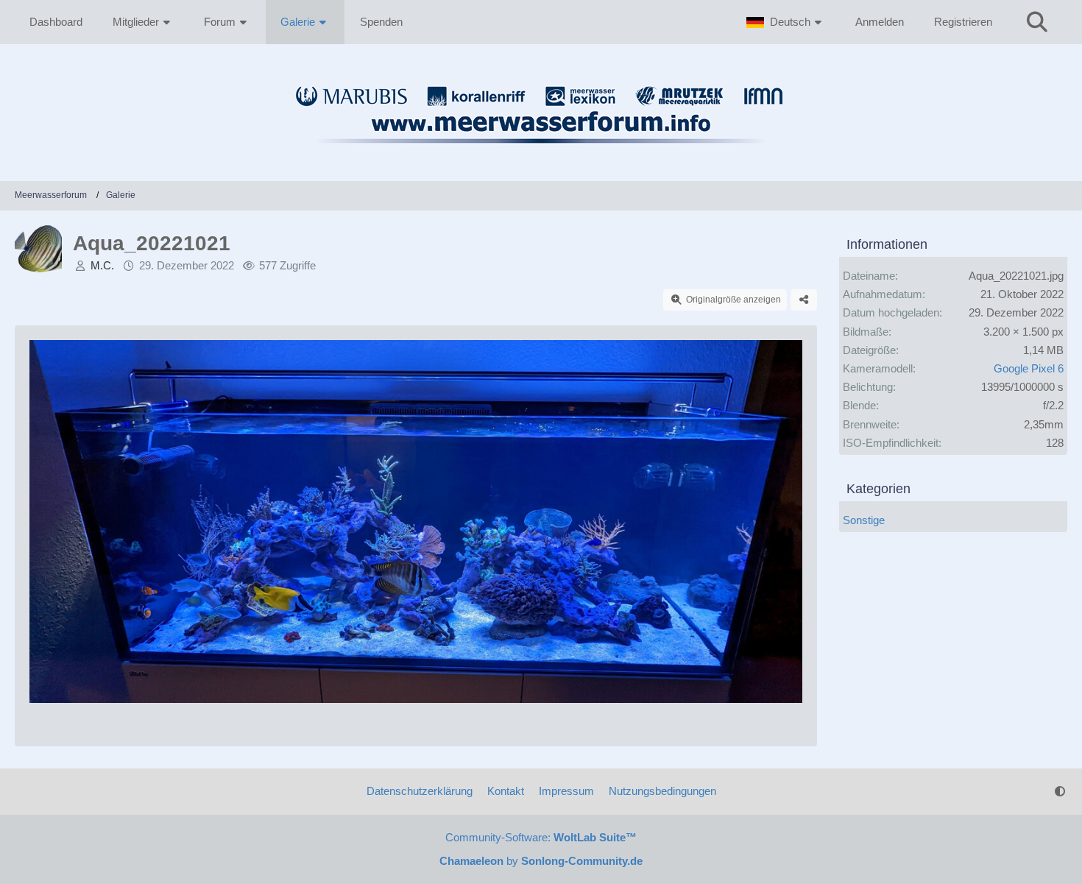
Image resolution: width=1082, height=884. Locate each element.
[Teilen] (804, 300)
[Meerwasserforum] (541, 151)
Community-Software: (541, 837)
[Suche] (1037, 22)
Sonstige (864, 520)
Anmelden (879, 21)
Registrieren (963, 21)
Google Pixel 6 (1029, 368)
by (541, 861)
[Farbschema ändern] (1060, 791)
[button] (786, 22)
